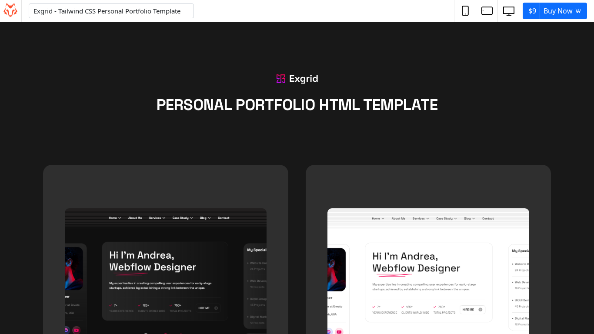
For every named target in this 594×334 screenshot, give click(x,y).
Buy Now (551, 11)
